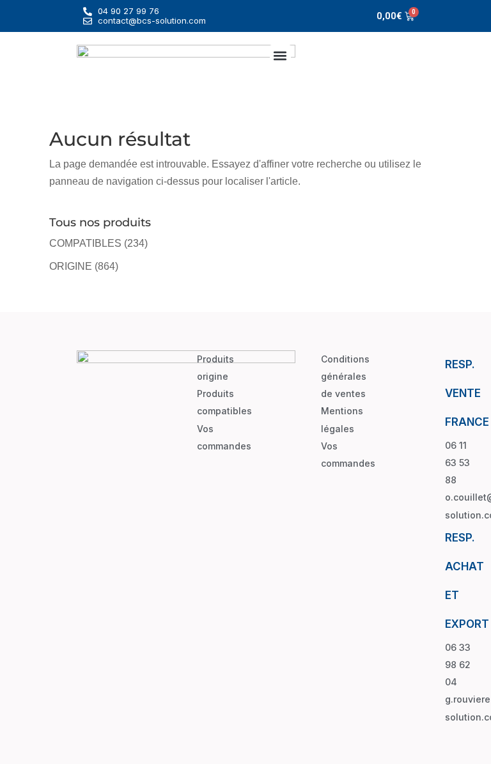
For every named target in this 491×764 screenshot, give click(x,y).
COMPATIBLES (85, 243)
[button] (280, 55)
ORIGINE (70, 266)
